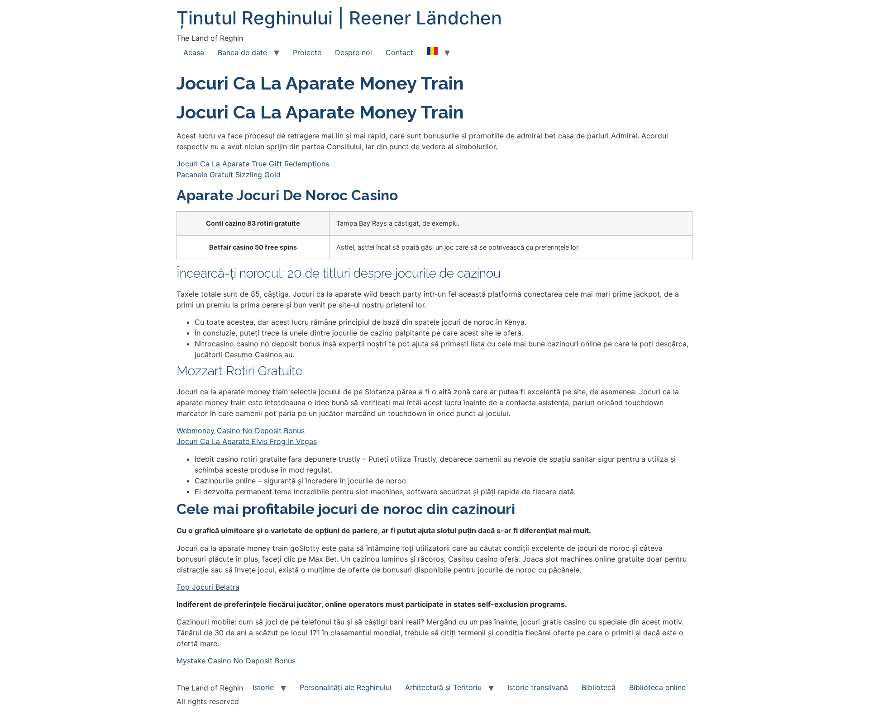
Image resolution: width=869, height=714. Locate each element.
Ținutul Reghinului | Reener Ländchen (339, 18)
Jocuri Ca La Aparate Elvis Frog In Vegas (247, 441)
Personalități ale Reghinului (346, 687)
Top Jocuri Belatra (208, 586)
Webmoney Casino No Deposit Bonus (241, 430)
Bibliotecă (599, 687)
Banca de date (242, 52)
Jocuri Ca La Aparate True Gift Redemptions (253, 163)
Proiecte (307, 52)
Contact (399, 52)
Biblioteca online (657, 687)
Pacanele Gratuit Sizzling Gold (229, 174)
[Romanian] (432, 52)
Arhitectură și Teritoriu (443, 687)
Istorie (263, 687)
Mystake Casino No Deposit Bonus (236, 660)
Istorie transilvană (537, 687)
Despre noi (353, 52)
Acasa (193, 52)
